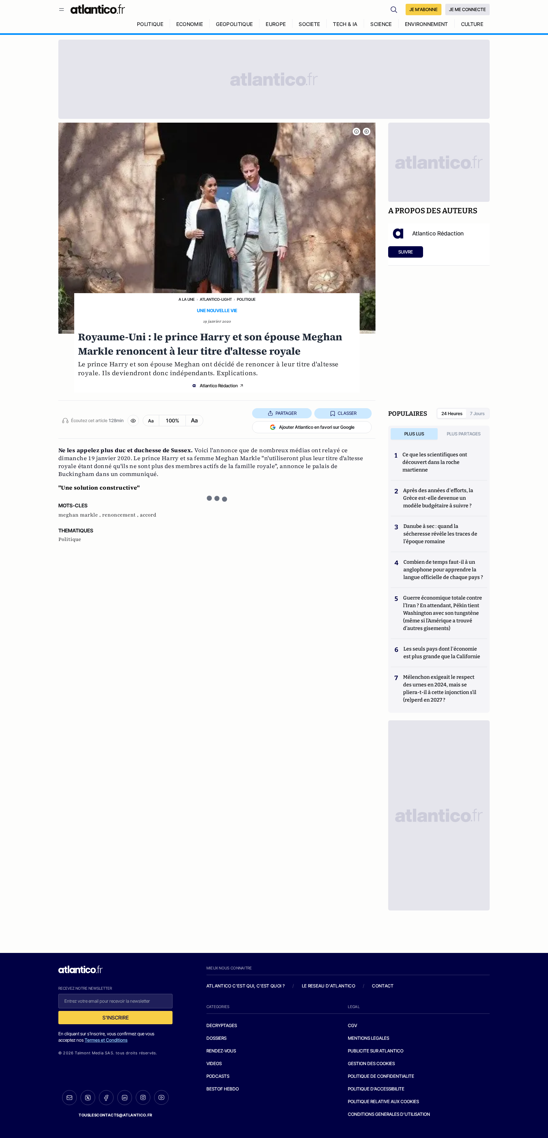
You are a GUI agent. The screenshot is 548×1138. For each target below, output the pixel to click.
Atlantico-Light (216, 299)
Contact (383, 985)
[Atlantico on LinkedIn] (124, 1097)
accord (148, 514)
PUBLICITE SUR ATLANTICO (375, 1050)
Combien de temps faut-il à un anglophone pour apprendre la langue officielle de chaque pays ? (443, 569)
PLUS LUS (414, 433)
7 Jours (477, 413)
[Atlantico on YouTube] (161, 1097)
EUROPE (276, 24)
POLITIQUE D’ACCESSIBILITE (376, 1088)
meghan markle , (80, 514)
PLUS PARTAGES (464, 433)
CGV (352, 1025)
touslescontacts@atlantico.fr (115, 1115)
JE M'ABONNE (423, 9)
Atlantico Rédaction (219, 385)
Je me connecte (467, 9)
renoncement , (121, 514)
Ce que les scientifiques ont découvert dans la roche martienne (434, 462)
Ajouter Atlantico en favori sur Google (317, 427)
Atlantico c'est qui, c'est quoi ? (245, 985)
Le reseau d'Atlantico (328, 985)
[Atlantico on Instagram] (143, 1097)
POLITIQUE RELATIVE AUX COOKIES (383, 1101)
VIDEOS (214, 1063)
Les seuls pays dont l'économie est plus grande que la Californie (441, 652)
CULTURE (472, 24)
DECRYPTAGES (221, 1025)
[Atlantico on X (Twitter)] (88, 1097)
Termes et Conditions (106, 1040)
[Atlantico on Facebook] (106, 1097)
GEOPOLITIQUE (234, 24)
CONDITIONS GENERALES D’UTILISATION (389, 1114)
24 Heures (451, 413)
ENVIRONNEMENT (426, 24)
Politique (246, 299)
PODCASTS (217, 1076)
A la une (187, 299)
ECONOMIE (189, 24)
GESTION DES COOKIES (371, 1063)
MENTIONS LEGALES (368, 1038)
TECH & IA (345, 24)
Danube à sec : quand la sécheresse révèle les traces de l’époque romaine (440, 533)
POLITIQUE (150, 24)
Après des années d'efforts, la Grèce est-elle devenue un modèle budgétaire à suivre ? (438, 498)
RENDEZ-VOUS (221, 1050)
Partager (286, 413)
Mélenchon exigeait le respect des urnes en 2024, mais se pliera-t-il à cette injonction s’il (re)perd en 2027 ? (439, 688)
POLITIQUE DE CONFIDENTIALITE (381, 1076)
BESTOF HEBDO (222, 1088)
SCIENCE (381, 24)
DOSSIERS (216, 1038)
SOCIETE (309, 24)
